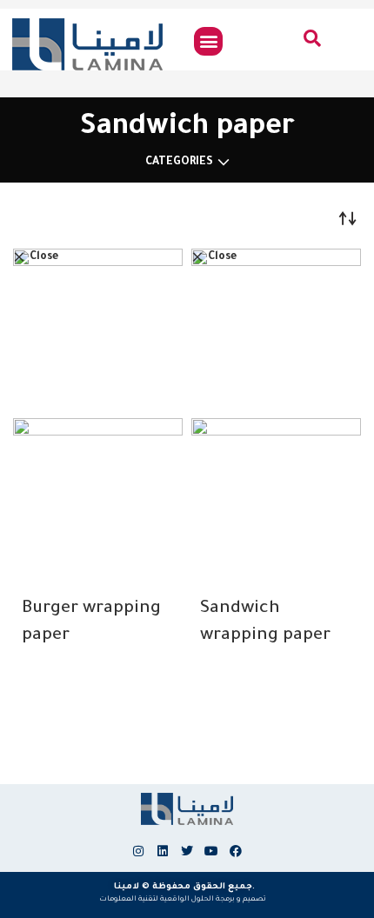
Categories (179, 162)
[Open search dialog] (313, 42)
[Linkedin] (162, 851)
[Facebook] (236, 851)
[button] (208, 41)
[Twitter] (187, 851)
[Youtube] (211, 851)
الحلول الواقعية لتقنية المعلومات (156, 899)
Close (44, 257)
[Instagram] (138, 851)
